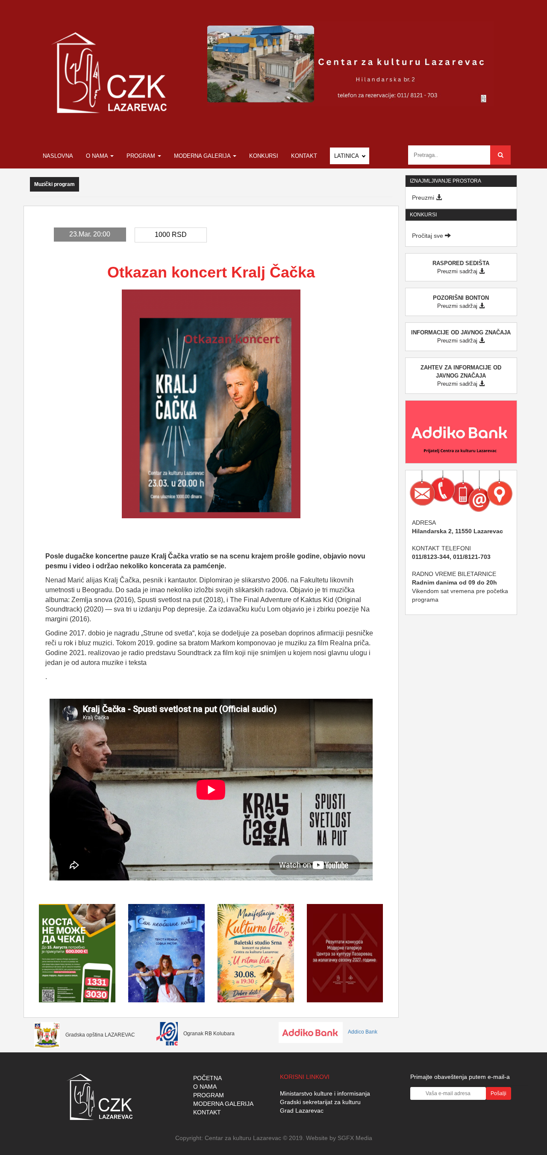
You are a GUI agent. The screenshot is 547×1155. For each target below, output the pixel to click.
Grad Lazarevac (301, 1110)
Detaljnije (77, 978)
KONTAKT (207, 1112)
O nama (97, 156)
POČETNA (207, 1078)
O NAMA (205, 1086)
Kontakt (304, 156)
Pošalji (498, 1093)
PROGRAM (208, 1095)
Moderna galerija (203, 156)
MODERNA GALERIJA (223, 1103)
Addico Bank (362, 1032)
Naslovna (58, 156)
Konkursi (263, 156)
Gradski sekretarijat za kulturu (320, 1102)
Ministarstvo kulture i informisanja (325, 1093)
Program (141, 156)
